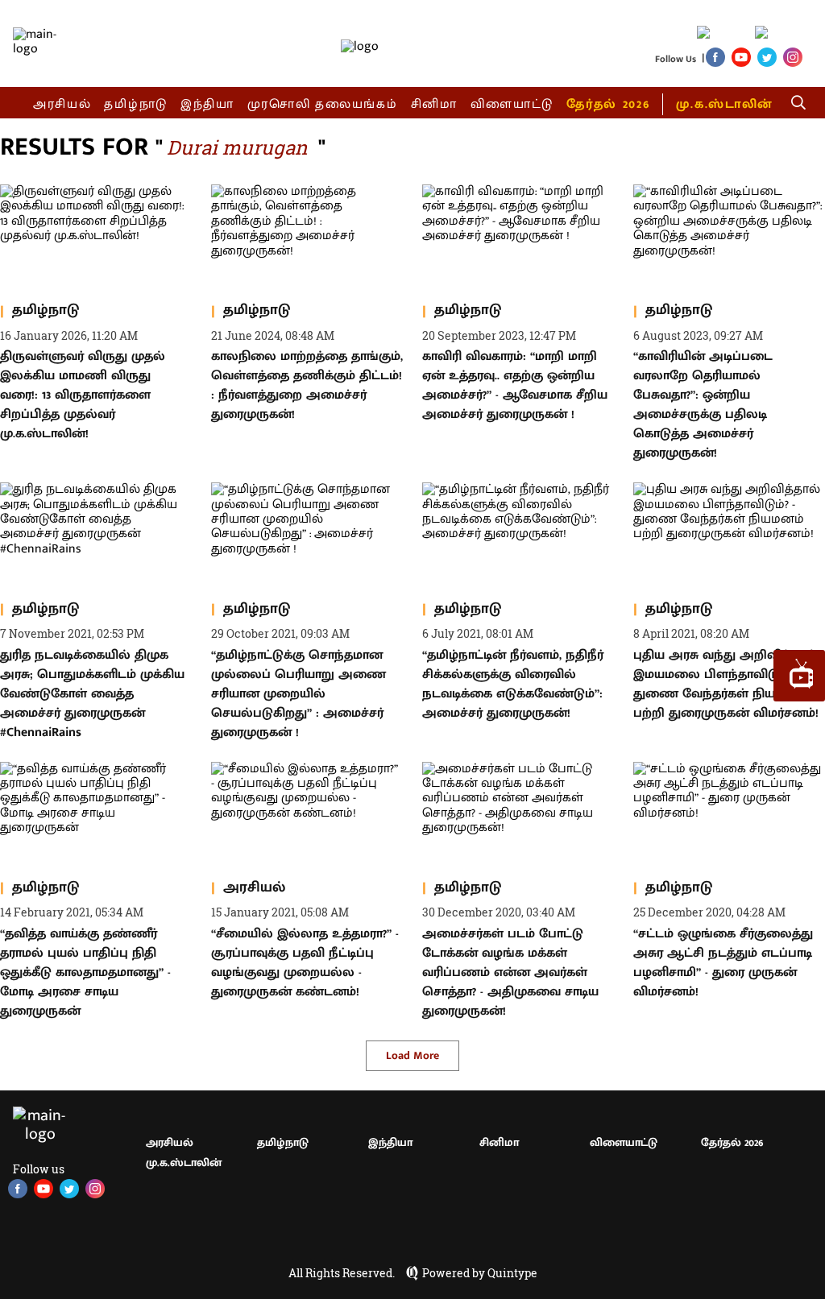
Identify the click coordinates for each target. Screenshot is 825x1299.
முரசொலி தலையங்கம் (322, 104)
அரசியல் (62, 104)
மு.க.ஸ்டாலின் (724, 104)
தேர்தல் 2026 (607, 104)
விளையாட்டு (512, 104)
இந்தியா (207, 104)
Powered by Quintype (479, 1273)
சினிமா (434, 104)
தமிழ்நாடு (136, 104)
